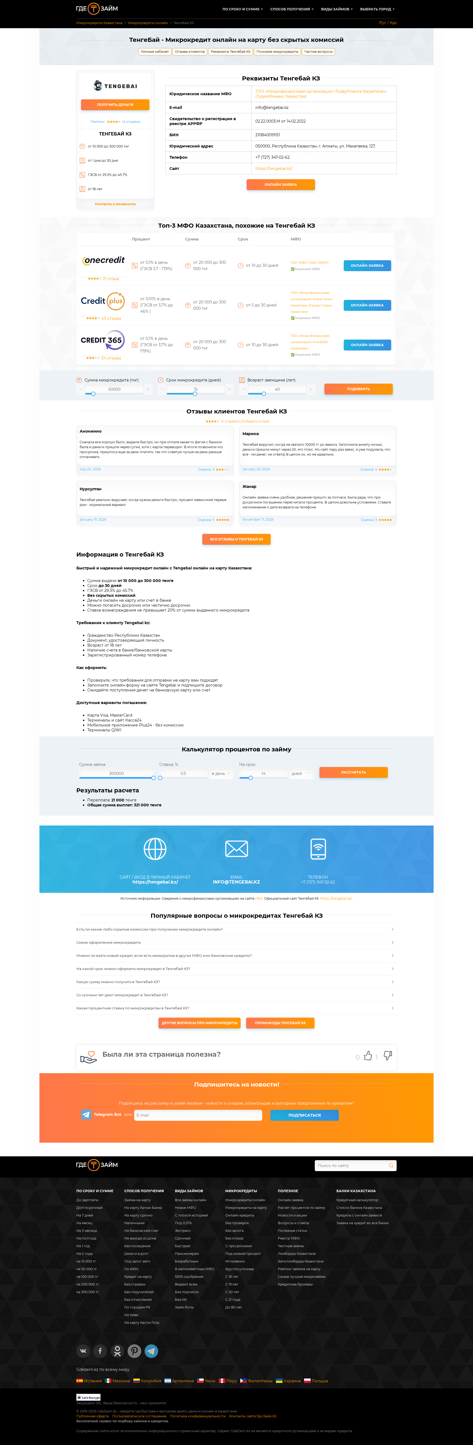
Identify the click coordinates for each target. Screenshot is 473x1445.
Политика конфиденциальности (198, 1416)
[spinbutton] (114, 389)
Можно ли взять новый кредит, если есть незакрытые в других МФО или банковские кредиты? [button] (164, 955)
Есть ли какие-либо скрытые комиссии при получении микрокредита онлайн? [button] (149, 929)
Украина (292, 1381)
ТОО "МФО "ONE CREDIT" (310, 263)
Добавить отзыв (255, 421)
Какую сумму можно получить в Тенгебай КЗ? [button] (118, 982)
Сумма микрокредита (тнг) (112, 380)
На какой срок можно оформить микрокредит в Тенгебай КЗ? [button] (133, 968)
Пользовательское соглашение (139, 1416)
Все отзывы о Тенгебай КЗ (236, 539)
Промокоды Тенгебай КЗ (280, 1023)
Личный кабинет (155, 52)
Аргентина (183, 1381)
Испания (93, 1381)
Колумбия (151, 1381)
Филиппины (260, 1381)
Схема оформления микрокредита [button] (108, 942)
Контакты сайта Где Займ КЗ (252, 1416)
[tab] (236, 929)
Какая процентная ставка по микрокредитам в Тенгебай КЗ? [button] (132, 1008)
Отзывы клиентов (190, 52)
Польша (320, 1381)
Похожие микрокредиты (277, 52)
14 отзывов (230, 421)
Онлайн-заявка (367, 265)
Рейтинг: (115, 122)
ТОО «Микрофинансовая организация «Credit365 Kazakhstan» (310, 342)
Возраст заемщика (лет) (271, 380)
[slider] (114, 389)
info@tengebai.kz (236, 882)
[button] (81, 389)
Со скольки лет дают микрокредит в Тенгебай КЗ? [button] (122, 995)
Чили (210, 1381)
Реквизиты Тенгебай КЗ (230, 52)
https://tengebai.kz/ (273, 168)
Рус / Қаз (388, 22)
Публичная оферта (92, 1416)
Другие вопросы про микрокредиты (199, 1023)
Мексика (121, 1381)
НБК (259, 898)
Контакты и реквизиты (115, 204)
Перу (231, 1381)
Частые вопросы (318, 52)
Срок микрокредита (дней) (193, 380)
